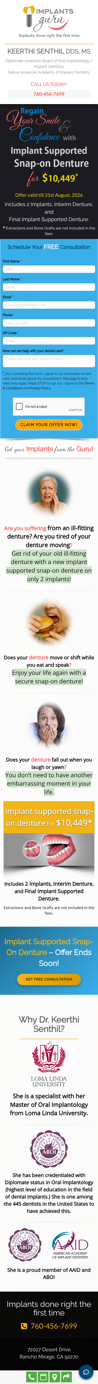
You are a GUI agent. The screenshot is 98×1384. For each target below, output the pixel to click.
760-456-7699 (49, 94)
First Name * (12, 261)
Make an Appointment (43, 1377)
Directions (54, 1377)
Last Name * (12, 279)
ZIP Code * (11, 333)
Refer (66, 1377)
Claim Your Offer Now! (49, 424)
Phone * (9, 315)
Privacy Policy (39, 388)
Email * (8, 297)
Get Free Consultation (49, 979)
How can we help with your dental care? (33, 351)
